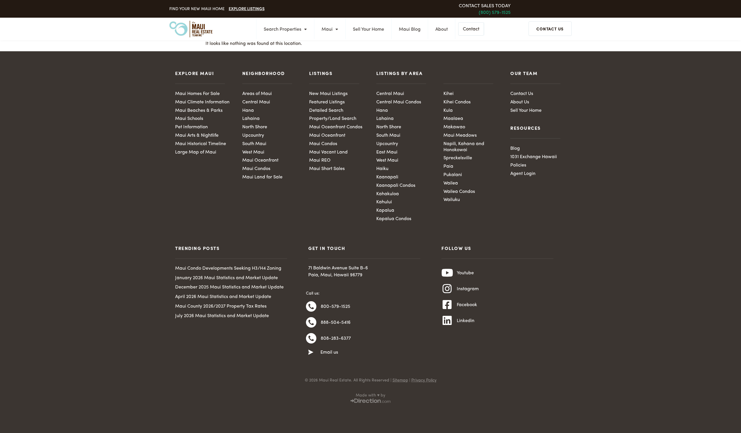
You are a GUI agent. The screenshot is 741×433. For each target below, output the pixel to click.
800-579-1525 (335, 306)
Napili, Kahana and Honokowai (463, 147)
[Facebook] (447, 304)
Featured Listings (327, 102)
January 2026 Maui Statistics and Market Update (226, 278)
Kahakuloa (387, 194)
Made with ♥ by (370, 395)
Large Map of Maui (195, 152)
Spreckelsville (457, 158)
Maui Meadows (460, 135)
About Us (519, 102)
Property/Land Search (332, 118)
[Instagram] (447, 289)
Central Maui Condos (398, 102)
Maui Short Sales (327, 169)
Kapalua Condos (393, 219)
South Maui (254, 144)
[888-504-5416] (311, 322)
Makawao (454, 127)
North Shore (254, 127)
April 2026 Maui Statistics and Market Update (223, 297)
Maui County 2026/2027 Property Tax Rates (221, 306)
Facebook (467, 305)
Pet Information (191, 127)
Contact (471, 29)
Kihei (448, 94)
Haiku (382, 169)
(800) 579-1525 (495, 12)
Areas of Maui (257, 94)
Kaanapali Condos (395, 185)
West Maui (253, 152)
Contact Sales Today (485, 6)
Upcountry (253, 135)
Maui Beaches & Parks (199, 110)
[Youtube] (447, 273)
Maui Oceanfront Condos (335, 127)
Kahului (384, 202)
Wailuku (451, 200)
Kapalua (385, 210)
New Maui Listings (328, 94)
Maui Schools (189, 118)
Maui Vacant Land (328, 152)
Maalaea (453, 118)
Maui (327, 29)
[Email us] (310, 352)
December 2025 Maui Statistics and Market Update (229, 287)
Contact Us (521, 94)
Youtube (465, 273)
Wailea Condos (459, 191)
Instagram (468, 289)
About (441, 29)
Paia (448, 166)
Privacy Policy (423, 380)
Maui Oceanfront (260, 160)
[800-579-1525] (311, 306)
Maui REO (320, 160)
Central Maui (256, 102)
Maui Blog (410, 29)
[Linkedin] (447, 320)
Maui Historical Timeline (200, 144)
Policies (518, 165)
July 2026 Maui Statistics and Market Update (222, 316)
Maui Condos (256, 169)
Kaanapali (387, 177)
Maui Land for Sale (262, 177)
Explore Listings (247, 8)
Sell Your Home (368, 29)
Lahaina (251, 118)
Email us (329, 352)
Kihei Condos (457, 102)
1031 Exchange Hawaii (533, 157)
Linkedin (465, 321)
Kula (448, 110)
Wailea (450, 183)
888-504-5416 (336, 322)
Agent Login (522, 173)
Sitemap (400, 380)
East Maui (386, 152)
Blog (515, 148)
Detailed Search (326, 110)
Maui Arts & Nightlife (197, 135)
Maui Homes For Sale (197, 94)
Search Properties (282, 29)
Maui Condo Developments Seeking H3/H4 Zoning (228, 268)
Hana (248, 110)
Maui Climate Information (202, 102)
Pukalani (452, 175)
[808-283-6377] (311, 338)
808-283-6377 (336, 338)
